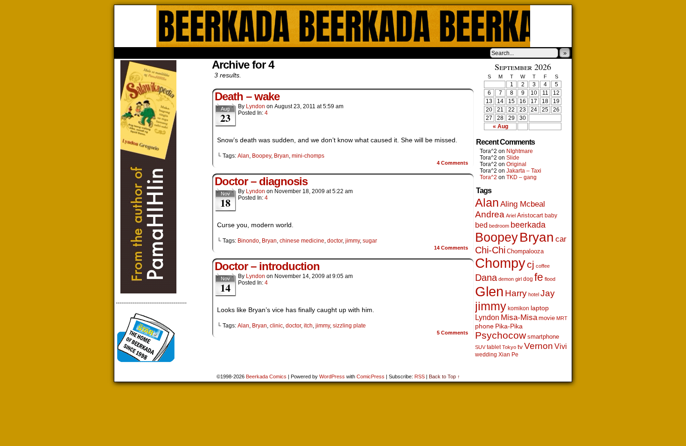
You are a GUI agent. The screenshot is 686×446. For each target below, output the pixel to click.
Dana (486, 277)
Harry (516, 293)
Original (516, 164)
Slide (512, 157)
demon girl (510, 279)
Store (184, 52)
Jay (547, 293)
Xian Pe (508, 354)
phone (484, 326)
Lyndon (255, 106)
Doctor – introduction (267, 266)
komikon (518, 308)
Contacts (219, 52)
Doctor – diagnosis (261, 181)
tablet (494, 347)
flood (550, 279)
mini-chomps (308, 156)
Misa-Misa (519, 317)
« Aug (500, 126)
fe (538, 277)
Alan (243, 156)
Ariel (511, 215)
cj (530, 264)
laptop (540, 308)
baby (551, 215)
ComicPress (371, 376)
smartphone (543, 336)
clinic (276, 325)
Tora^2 (488, 177)
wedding (486, 354)
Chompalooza (525, 251)
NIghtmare (519, 151)
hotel (533, 294)
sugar (370, 240)
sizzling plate (349, 325)
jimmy (352, 240)
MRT (561, 318)
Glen (489, 291)
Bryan (281, 156)
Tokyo (509, 347)
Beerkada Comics (343, 26)
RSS (419, 376)
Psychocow (500, 335)
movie (547, 318)
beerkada (528, 225)
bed (481, 225)
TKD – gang (521, 177)
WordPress (332, 376)
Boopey (261, 156)
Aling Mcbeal (522, 204)
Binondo (248, 240)
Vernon (538, 346)
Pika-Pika (509, 326)
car (561, 239)
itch (308, 325)
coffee (543, 266)
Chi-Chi (490, 250)
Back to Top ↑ (444, 376)
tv (520, 346)
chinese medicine (302, 240)
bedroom (499, 226)
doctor (335, 240)
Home (127, 52)
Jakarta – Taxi (523, 170)
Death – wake (247, 96)
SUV (480, 347)
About (155, 52)
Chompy (500, 263)
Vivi (560, 346)
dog (528, 279)
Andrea (489, 214)
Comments (452, 163)
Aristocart (530, 215)
